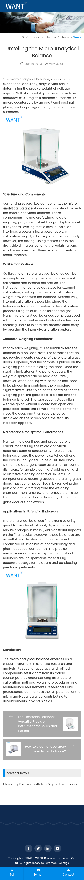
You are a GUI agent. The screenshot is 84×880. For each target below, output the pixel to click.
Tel (12, 874)
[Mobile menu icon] (78, 6)
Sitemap (51, 863)
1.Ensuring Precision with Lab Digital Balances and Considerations (42, 784)
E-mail (38, 874)
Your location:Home (41, 37)
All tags (64, 863)
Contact (68, 874)
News (65, 37)
